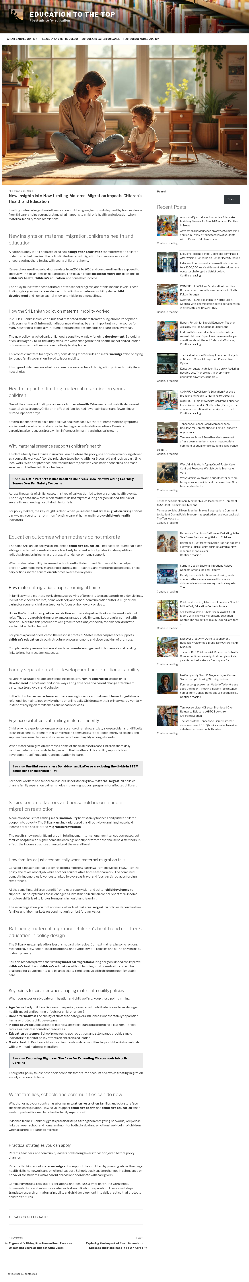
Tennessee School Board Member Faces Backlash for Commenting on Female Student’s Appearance (208, 428)
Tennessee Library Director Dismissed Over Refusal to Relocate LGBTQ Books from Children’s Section (207, 711)
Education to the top (72, 14)
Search (161, 191)
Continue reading (167, 243)
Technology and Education (141, 39)
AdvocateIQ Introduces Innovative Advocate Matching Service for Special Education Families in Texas (209, 221)
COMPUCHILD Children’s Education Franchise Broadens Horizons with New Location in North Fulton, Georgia (208, 290)
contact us (31, 1273)
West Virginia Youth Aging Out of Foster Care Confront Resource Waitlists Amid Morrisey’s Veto (207, 468)
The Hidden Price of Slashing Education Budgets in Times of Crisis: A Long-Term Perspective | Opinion (209, 359)
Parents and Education (21, 39)
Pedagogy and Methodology (59, 39)
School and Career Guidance (100, 39)
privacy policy (15, 1273)
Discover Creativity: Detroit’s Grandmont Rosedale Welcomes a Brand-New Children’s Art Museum (209, 642)
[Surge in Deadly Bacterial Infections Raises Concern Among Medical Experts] (167, 574)
